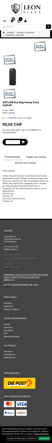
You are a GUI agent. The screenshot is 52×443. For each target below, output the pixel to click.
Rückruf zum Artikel (25, 162)
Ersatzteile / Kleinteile (14, 35)
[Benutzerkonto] (25, 20)
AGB (5, 333)
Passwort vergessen (11, 309)
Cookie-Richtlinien (41, 434)
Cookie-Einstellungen (17, 438)
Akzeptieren (44, 438)
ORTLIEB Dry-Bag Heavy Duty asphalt (21, 104)
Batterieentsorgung (11, 336)
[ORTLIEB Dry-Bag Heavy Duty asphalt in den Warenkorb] (23, 142)
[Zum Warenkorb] (11, 21)
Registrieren (8, 306)
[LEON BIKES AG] (26, 9)
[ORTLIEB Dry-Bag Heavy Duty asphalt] (39, 46)
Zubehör (10, 32)
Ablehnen (32, 438)
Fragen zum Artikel (36, 156)
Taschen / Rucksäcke (25, 32)
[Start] (4, 32)
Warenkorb (8, 351)
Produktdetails (12, 156)
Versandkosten (9, 354)
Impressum (8, 327)
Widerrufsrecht (10, 357)
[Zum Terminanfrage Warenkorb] (19, 21)
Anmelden (8, 303)
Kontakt (7, 324)
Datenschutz (8, 330)
